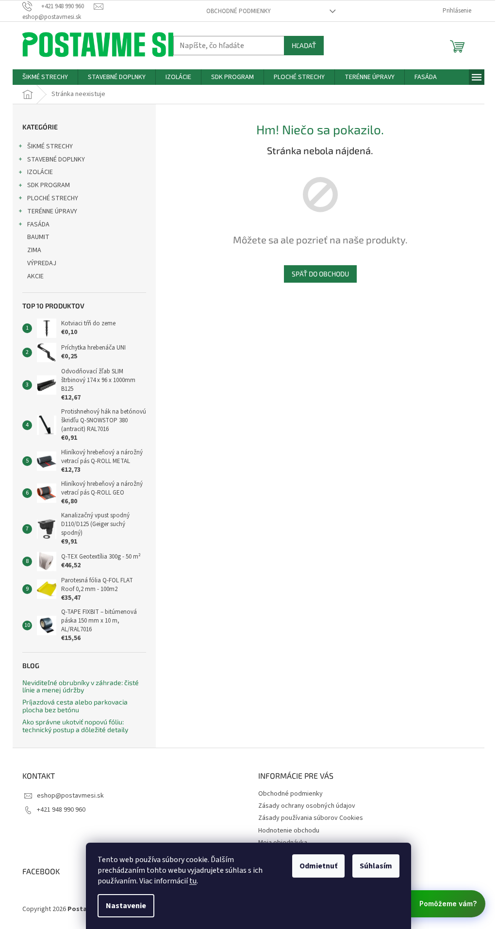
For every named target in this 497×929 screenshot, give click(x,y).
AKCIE (35, 276)
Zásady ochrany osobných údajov (306, 806)
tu (193, 881)
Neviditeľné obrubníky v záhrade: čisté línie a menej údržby (80, 686)
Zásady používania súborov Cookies (310, 818)
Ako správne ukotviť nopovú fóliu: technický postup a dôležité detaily (75, 725)
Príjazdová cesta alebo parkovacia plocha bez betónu (75, 705)
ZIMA (34, 250)
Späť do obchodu (320, 274)
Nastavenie (126, 905)
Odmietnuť (318, 866)
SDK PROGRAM (48, 185)
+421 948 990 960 (61, 810)
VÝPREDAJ (41, 263)
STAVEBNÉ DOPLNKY (56, 159)
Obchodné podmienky (238, 11)
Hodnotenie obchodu (288, 830)
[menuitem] (45, 77)
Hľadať (304, 45)
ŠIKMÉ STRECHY (50, 146)
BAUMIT (38, 237)
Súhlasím (376, 866)
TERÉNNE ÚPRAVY (52, 211)
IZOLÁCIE (40, 172)
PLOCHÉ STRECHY (52, 198)
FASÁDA (38, 224)
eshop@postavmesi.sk (70, 796)
